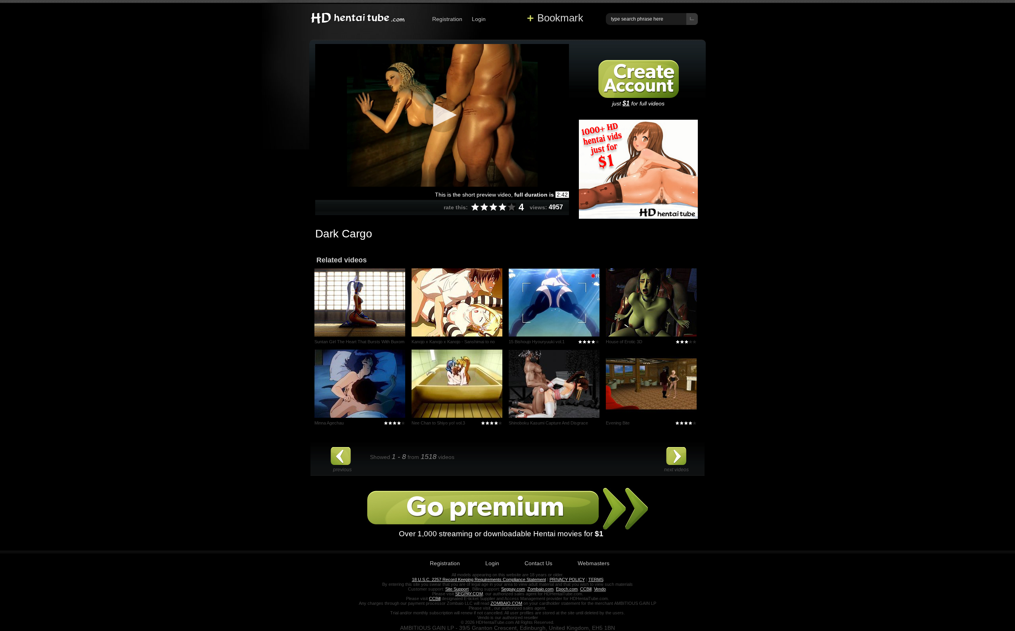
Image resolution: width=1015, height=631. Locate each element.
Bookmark (560, 18)
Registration (447, 19)
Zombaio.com (540, 589)
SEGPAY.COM (469, 593)
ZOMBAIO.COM (506, 603)
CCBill (586, 589)
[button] (442, 115)
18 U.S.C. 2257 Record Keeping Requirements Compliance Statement (479, 579)
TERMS (595, 579)
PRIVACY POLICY (567, 579)
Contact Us (538, 563)
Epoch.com (567, 589)
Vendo (600, 589)
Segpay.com (513, 589)
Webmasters (593, 563)
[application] (442, 115)
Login (479, 19)
